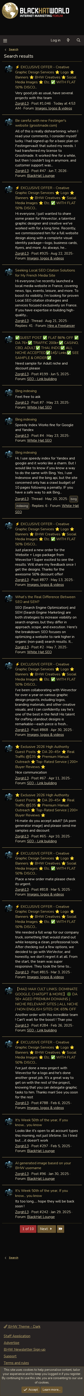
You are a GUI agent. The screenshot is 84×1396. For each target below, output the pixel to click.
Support (10, 1356)
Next (44, 1229)
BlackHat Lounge (41, 175)
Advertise (11, 1342)
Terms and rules (16, 1363)
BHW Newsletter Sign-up (25, 1349)
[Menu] (5, 40)
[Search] (79, 40)
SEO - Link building (42, 379)
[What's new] (68, 40)
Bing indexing (26, 390)
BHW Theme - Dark (23, 1326)
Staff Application (17, 1336)
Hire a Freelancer (61, 325)
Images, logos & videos (53, 108)
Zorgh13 (22, 103)
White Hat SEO (39, 407)
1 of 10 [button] (28, 1229)
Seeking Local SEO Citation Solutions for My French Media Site (45, 273)
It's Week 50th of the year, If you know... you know (41, 1122)
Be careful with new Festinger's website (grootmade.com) (40, 123)
